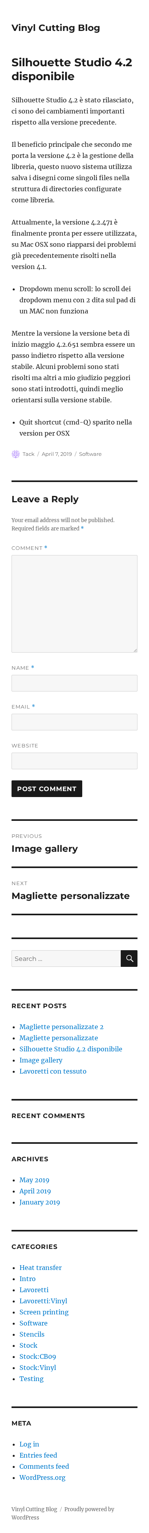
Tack (29, 454)
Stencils (32, 1334)
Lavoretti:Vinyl (43, 1301)
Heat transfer (40, 1268)
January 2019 (39, 1202)
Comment (30, 548)
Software (90, 454)
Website (25, 745)
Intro (27, 1279)
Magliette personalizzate (58, 1038)
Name (23, 668)
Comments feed (44, 1466)
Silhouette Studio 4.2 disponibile (70, 1049)
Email (23, 706)
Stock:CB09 (37, 1356)
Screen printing (44, 1312)
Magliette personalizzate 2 (61, 1027)
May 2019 (34, 1180)
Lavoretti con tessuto (53, 1071)
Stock (28, 1345)
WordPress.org (42, 1477)
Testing (31, 1379)
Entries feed (38, 1455)
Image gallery (40, 1060)
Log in (29, 1444)
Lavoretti (33, 1290)
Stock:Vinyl (37, 1368)
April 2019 (35, 1191)
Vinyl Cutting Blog (56, 27)
